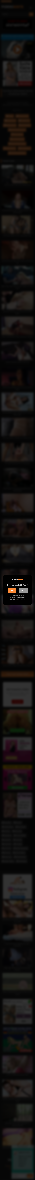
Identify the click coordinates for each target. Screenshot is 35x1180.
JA (12, 590)
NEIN (23, 590)
